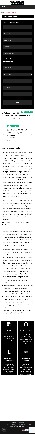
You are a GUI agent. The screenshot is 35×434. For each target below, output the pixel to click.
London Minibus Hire (9, 191)
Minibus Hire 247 (7, 425)
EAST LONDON (24, 425)
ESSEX (13, 425)
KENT (30, 425)
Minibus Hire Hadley (10, 12)
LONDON (18, 425)
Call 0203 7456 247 (17, 3)
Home (2, 12)
